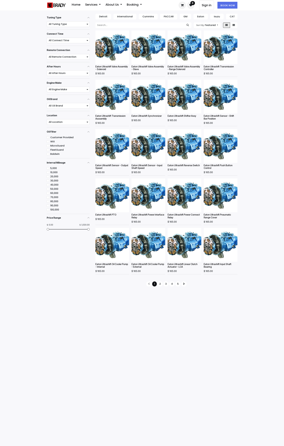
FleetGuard (57, 150)
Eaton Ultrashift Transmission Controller (219, 68)
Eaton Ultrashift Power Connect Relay (184, 216)
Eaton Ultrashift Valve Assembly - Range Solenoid (184, 68)
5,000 (53, 168)
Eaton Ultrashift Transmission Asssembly (110, 117)
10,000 (54, 172)
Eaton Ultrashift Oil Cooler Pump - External (147, 265)
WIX (52, 141)
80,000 (54, 201)
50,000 (54, 189)
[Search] (187, 25)
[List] (233, 25)
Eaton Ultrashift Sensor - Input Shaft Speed (146, 166)
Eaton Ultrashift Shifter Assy (182, 115)
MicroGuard (57, 145)
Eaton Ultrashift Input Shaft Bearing (217, 265)
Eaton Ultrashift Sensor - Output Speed (111, 166)
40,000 (54, 184)
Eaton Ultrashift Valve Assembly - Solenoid (111, 68)
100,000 (54, 209)
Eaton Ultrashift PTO (105, 214)
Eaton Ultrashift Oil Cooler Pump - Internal (111, 265)
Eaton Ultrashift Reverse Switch (184, 165)
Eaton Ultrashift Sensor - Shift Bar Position (219, 117)
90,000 (54, 205)
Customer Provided (62, 137)
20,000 (54, 176)
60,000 (54, 193)
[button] (207, 25)
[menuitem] (76, 5)
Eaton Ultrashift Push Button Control (218, 166)
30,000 (54, 180)
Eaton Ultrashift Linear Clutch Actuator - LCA (182, 265)
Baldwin (55, 154)
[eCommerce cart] (182, 5)
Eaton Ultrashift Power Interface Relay (147, 216)
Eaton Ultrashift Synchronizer (146, 115)
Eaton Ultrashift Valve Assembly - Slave (147, 68)
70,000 (54, 197)
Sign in (206, 5)
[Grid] (226, 25)
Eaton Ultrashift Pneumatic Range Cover (217, 216)
